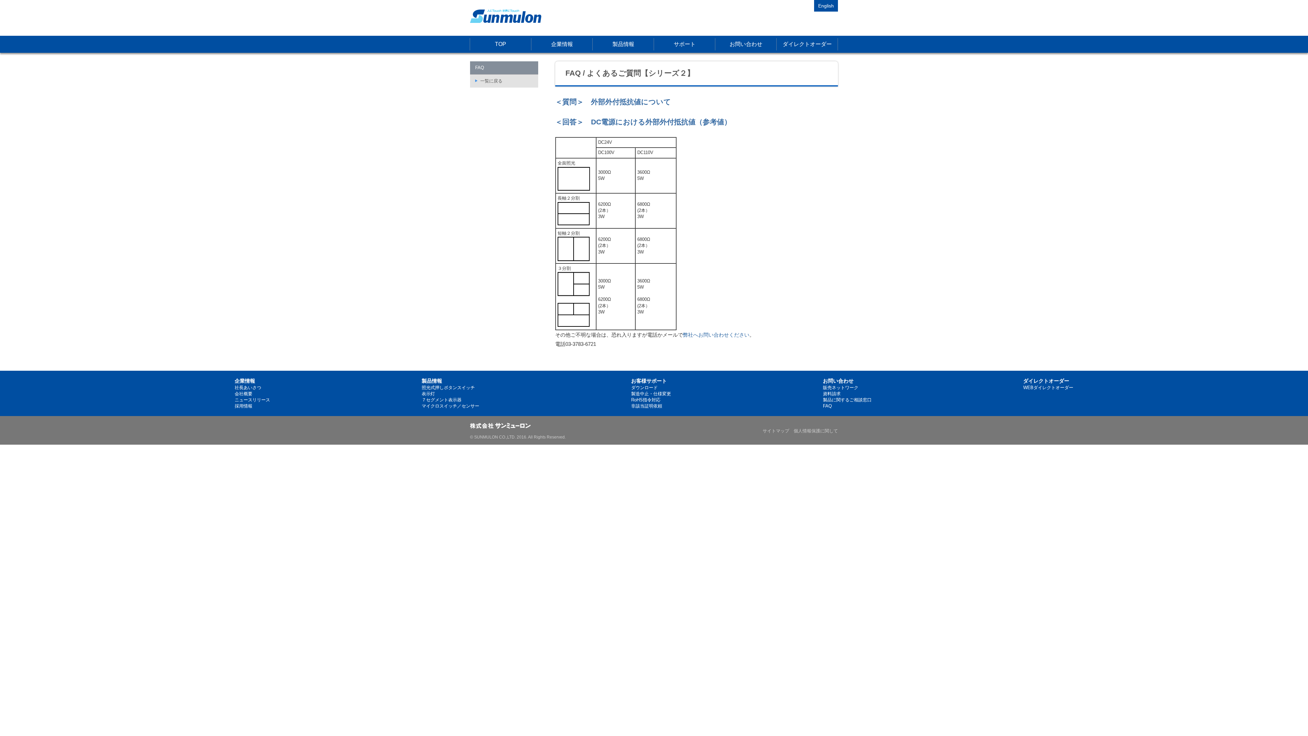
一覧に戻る (491, 80)
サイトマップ (776, 430)
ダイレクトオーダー (807, 44)
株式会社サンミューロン (505, 16)
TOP (500, 44)
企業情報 (562, 44)
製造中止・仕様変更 (651, 393)
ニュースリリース (252, 399)
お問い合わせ (746, 44)
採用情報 (243, 406)
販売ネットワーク (840, 387)
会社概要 (243, 393)
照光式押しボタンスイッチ (448, 387)
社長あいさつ (248, 387)
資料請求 (832, 393)
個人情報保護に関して (816, 430)
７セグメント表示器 (442, 399)
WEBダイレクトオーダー (1048, 387)
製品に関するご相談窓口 (847, 399)
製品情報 (623, 44)
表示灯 (428, 393)
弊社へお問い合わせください (716, 335)
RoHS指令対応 (645, 399)
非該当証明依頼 (646, 406)
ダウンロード (644, 387)
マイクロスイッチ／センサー (450, 406)
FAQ (827, 406)
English (826, 6)
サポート (685, 44)
